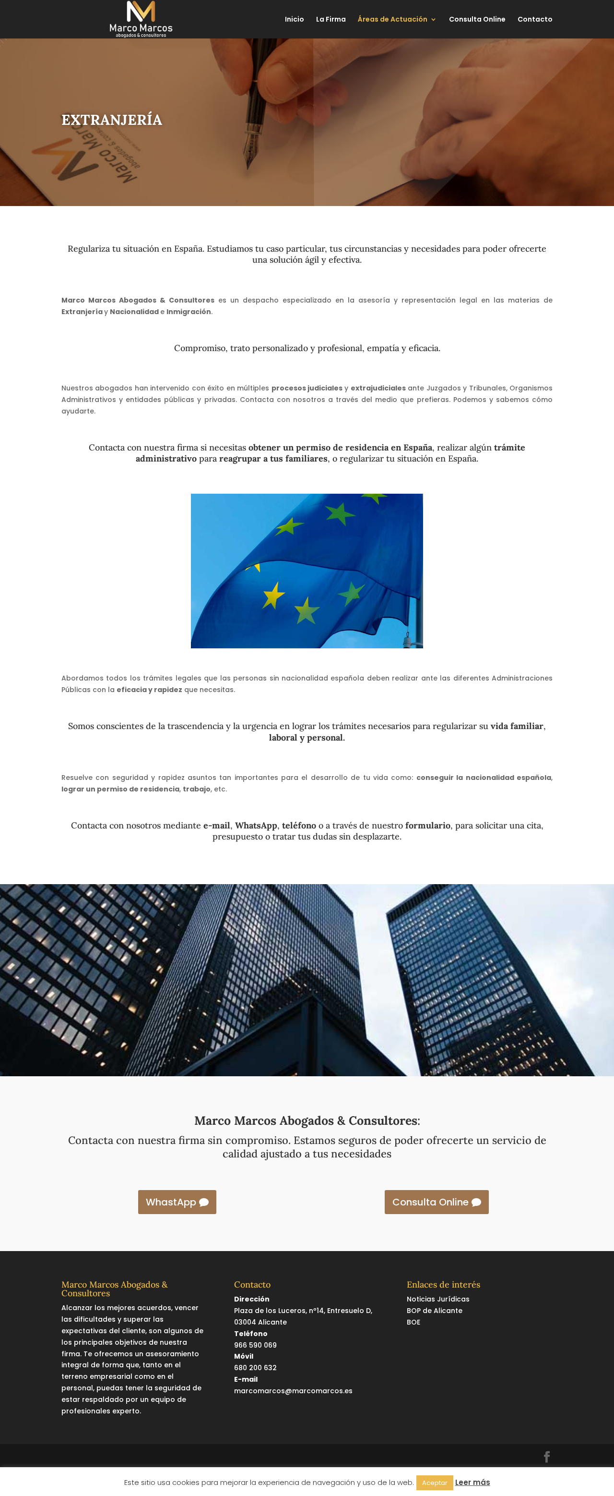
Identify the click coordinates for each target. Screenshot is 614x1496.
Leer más (472, 1482)
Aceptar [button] (435, 1482)
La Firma (331, 20)
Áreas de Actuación (392, 20)
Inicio (294, 20)
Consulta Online (477, 20)
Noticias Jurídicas (438, 1299)
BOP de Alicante (434, 1310)
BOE (413, 1322)
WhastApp (171, 1202)
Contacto (535, 20)
